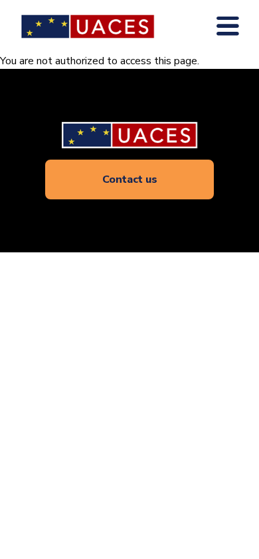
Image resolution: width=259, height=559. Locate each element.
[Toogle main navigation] (227, 26)
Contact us (129, 179)
